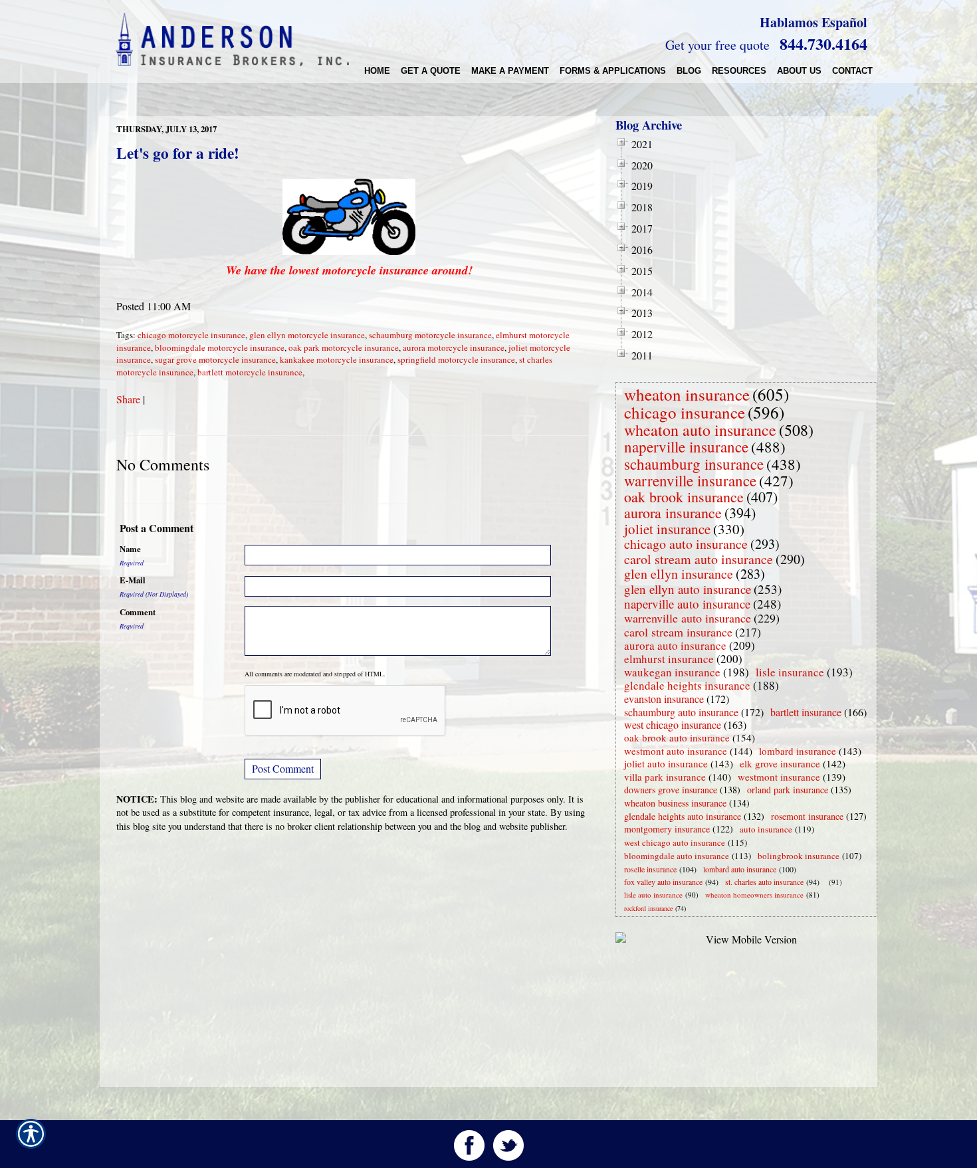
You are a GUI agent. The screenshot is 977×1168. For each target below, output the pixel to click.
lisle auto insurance (653, 895)
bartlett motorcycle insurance (249, 372)
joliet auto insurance (666, 763)
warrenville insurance (690, 480)
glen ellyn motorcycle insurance (307, 335)
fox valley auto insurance (663, 881)
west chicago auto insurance (674, 842)
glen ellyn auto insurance (687, 589)
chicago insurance (684, 412)
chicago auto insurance (686, 544)
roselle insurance (650, 869)
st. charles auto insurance (764, 881)
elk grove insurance (780, 763)
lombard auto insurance (739, 869)
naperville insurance (686, 446)
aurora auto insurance (675, 645)
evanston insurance (664, 699)
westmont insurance (779, 776)
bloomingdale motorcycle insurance (219, 347)
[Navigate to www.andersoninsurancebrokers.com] (826, 882)
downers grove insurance (670, 789)
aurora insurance (673, 512)
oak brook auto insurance (677, 737)
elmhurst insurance (669, 658)
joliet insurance (667, 529)
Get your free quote (717, 45)
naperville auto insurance (687, 603)
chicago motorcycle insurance (191, 335)
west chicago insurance (672, 724)
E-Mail (133, 580)
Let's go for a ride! (177, 153)
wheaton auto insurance (700, 429)
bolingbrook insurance (798, 856)
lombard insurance (797, 750)
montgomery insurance (667, 829)
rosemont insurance (807, 816)
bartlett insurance (805, 712)
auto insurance (766, 829)
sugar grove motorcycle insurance (215, 359)
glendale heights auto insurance (682, 816)
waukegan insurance (672, 672)
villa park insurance (665, 776)
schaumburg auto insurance (681, 712)
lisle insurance (790, 672)
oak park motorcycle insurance (343, 347)
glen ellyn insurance (678, 574)
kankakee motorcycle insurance (336, 359)
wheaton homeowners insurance (754, 895)
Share (128, 399)
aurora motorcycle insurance (453, 347)
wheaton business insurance (675, 803)
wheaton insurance (687, 394)
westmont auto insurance (675, 750)
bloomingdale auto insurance (676, 856)
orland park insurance (787, 789)
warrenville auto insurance (687, 618)
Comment (138, 612)
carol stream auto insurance (698, 559)
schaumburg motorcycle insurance (430, 335)
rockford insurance (648, 908)
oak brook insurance (684, 496)
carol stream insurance (678, 632)
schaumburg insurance (694, 464)
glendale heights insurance (687, 685)
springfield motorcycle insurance (456, 359)
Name (130, 549)
